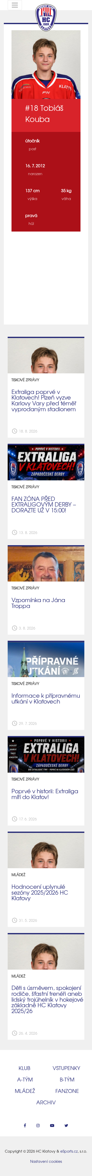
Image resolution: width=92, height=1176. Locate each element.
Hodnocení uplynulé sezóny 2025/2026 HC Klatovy (40, 892)
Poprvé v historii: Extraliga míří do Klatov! (45, 794)
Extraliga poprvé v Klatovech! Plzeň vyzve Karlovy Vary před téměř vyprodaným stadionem (44, 400)
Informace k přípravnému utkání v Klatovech (46, 698)
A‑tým (25, 1079)
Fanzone (67, 1090)
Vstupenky (66, 1068)
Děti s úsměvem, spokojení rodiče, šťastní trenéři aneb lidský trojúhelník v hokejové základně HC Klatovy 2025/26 (47, 999)
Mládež (25, 1090)
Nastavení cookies (46, 1161)
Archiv (46, 1102)
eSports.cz (69, 1151)
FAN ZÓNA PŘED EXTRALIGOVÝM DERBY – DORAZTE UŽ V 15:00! (44, 504)
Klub (24, 1068)
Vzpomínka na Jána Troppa (38, 603)
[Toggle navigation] (15, 5)
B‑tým (67, 1079)
